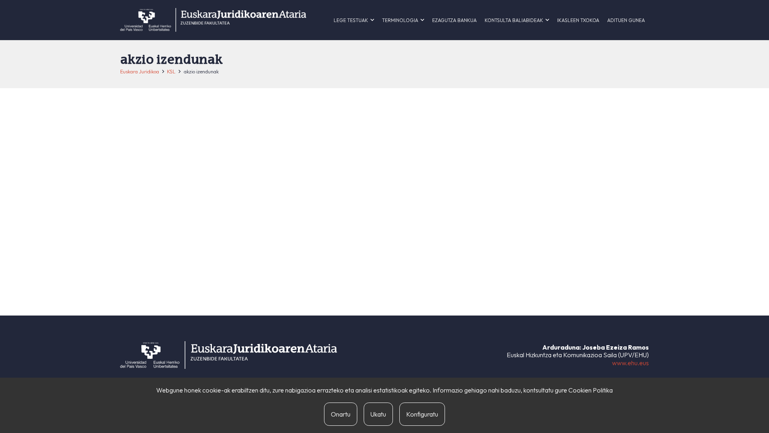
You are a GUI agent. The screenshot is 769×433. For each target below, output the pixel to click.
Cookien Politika (590, 390)
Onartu (340, 414)
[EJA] (213, 20)
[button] (372, 20)
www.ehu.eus (630, 363)
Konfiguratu (422, 414)
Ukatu (378, 414)
